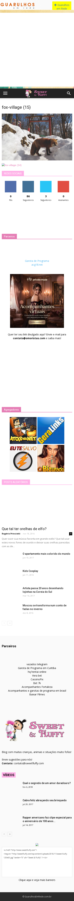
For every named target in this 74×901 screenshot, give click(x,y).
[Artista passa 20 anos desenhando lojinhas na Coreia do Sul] (11, 592)
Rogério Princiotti (11, 533)
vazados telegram (37, 664)
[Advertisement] (37, 50)
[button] (69, 93)
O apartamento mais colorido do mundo (46, 553)
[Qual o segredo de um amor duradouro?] (11, 787)
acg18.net (37, 264)
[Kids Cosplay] (11, 575)
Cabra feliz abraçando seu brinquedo (45, 800)
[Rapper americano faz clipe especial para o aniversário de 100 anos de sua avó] (11, 822)
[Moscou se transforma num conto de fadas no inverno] (11, 610)
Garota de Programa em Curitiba (37, 668)
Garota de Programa (37, 261)
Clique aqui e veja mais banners (37, 880)
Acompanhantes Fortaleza (37, 687)
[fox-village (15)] (37, 159)
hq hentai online (37, 671)
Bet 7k (37, 683)
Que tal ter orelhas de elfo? (24, 529)
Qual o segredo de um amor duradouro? (47, 783)
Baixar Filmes (37, 694)
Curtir (11, 182)
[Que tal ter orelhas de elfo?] (37, 507)
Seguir (28, 182)
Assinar (63, 182)
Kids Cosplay (30, 571)
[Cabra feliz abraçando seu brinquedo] (11, 805)
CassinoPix (37, 679)
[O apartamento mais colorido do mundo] (11, 558)
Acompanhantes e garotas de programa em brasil (37, 690)
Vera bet (37, 675)
